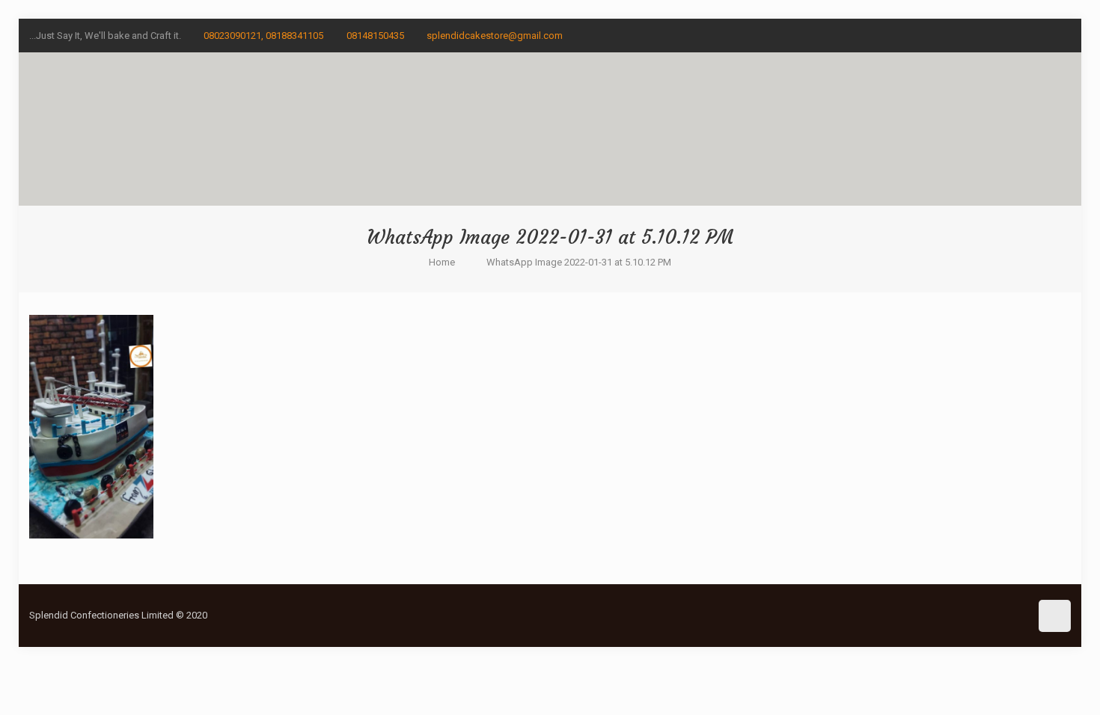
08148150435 (375, 35)
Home (442, 262)
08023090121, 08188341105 (263, 35)
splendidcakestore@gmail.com (495, 35)
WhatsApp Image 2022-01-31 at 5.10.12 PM (578, 262)
